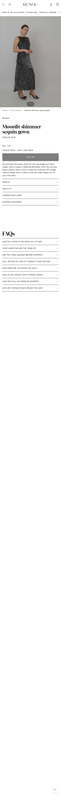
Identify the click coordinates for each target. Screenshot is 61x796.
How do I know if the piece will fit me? (22, 242)
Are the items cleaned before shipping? (22, 255)
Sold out (30, 157)
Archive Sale (31, 12)
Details (6, 182)
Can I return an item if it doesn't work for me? (26, 261)
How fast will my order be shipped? (20, 281)
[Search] (10, 4)
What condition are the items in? (19, 248)
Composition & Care (12, 195)
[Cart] (57, 4)
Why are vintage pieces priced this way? (22, 288)
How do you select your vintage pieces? (22, 275)
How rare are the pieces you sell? (19, 268)
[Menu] (3, 4)
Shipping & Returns (11, 202)
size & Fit (6, 189)
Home (4, 110)
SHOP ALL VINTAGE (47, 12)
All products (16, 110)
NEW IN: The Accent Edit (13, 12)
